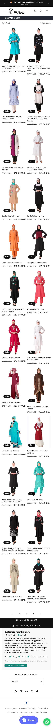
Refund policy (43, 708)
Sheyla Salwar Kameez (35, 216)
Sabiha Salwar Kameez (11, 216)
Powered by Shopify (28, 708)
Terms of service (27, 712)
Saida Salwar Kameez (35, 499)
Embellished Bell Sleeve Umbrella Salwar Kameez (36, 598)
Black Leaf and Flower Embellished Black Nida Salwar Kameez (38, 68)
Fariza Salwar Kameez (10, 451)
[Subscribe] (41, 682)
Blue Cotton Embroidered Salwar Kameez (11, 118)
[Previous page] (12, 613)
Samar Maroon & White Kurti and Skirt (38, 452)
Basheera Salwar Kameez (11, 263)
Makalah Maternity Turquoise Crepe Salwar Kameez (13, 67)
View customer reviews (15, 665)
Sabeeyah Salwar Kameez (36, 263)
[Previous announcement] (5, 3)
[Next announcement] (48, 3)
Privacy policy (14, 712)
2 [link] (26, 613)
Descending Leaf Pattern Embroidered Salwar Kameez (13, 549)
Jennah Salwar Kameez (11, 402)
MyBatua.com (16, 708)
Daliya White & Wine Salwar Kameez (12, 168)
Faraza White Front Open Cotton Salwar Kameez (36, 168)
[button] (5, 11)
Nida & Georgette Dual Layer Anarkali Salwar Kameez (12, 310)
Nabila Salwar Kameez (35, 309)
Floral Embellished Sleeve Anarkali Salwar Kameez (11, 501)
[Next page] (40, 613)
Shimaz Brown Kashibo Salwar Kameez (38, 407)
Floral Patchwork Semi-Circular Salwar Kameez (39, 549)
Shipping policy (41, 712)
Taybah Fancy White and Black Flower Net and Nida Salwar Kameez (38, 119)
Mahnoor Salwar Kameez (11, 597)
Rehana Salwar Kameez (11, 358)
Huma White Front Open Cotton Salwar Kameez (39, 359)
